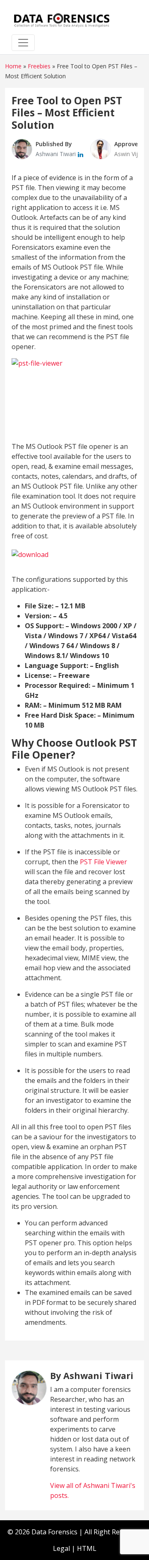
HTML (86, 1548)
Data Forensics (54, 1531)
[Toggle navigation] (23, 42)
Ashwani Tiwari (56, 154)
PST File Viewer (103, 861)
